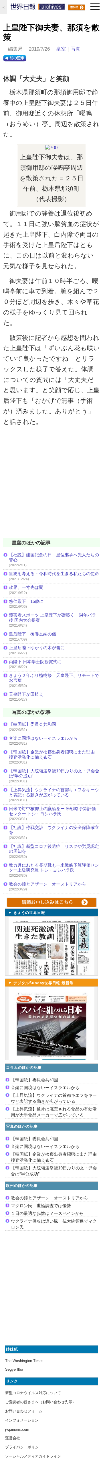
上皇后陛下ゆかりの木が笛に (37, 647)
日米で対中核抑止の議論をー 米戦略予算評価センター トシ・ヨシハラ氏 (52, 811)
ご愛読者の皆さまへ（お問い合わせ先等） (40, 1402)
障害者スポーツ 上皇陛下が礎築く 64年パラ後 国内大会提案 (52, 618)
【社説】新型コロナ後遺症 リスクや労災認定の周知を (54, 849)
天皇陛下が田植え (26, 694)
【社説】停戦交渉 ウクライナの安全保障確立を (54, 830)
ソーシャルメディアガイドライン (33, 1456)
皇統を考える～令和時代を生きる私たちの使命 (54, 573)
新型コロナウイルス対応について (33, 1393)
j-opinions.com (17, 1429)
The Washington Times (24, 1361)
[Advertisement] (51, 485)
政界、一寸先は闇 (26, 587)
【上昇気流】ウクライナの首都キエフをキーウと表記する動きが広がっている (54, 792)
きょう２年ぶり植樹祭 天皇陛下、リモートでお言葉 (54, 678)
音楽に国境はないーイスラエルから (43, 738)
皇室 (61, 49)
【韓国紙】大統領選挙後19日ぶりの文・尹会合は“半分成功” (54, 773)
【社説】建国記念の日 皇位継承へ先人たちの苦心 (54, 557)
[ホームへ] (37, 8)
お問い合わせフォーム (23, 1411)
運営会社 (12, 1438)
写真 (75, 49)
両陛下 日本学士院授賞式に (35, 661)
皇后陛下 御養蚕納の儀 (32, 633)
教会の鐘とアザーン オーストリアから (47, 884)
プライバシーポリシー (23, 1447)
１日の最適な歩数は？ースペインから (47, 1213)
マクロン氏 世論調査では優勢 (41, 1205)
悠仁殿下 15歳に (26, 601)
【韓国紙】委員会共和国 (32, 724)
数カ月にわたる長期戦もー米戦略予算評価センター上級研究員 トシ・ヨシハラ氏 (54, 868)
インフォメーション (22, 1420)
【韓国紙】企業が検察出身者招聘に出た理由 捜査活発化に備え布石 (54, 755)
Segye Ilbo (14, 1369)
